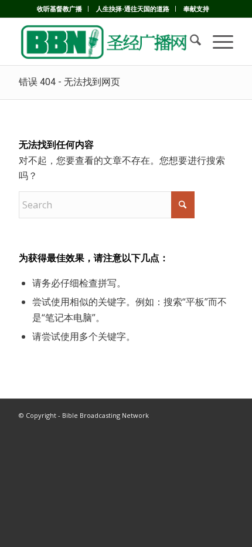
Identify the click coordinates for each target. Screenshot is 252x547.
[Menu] (217, 41)
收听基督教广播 (59, 8)
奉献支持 (196, 8)
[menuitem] (59, 9)
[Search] (189, 41)
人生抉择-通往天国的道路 (132, 8)
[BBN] (104, 41)
